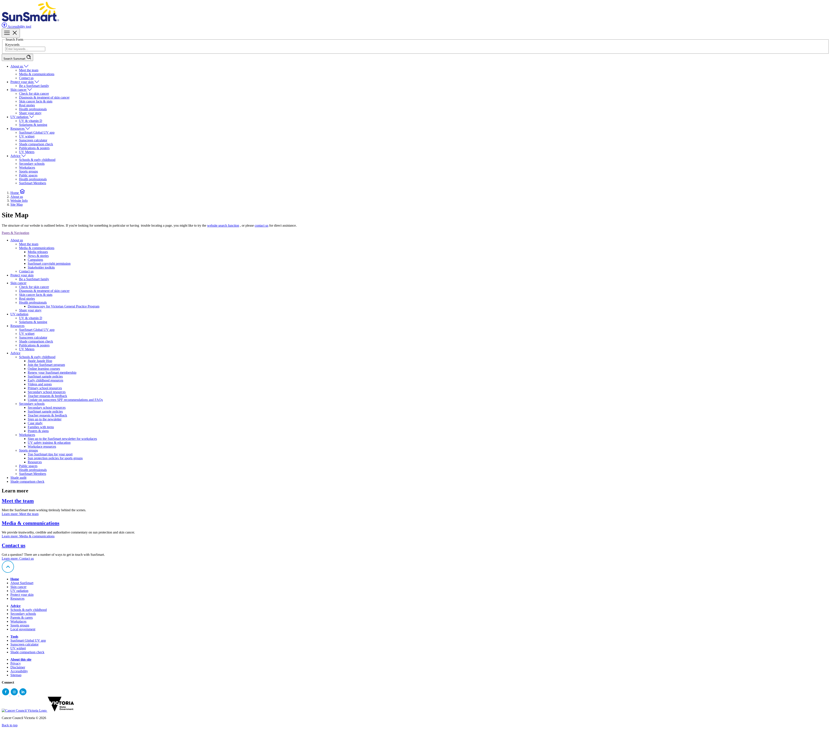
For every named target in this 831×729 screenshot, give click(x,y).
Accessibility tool (19, 26)
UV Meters (26, 152)
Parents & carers (21, 617)
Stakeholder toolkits (41, 267)
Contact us (26, 78)
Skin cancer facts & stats (35, 101)
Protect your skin (22, 82)
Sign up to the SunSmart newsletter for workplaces (62, 439)
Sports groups (28, 171)
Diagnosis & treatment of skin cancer (44, 97)
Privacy (15, 663)
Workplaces (27, 167)
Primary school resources (45, 388)
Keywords (12, 44)
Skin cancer (18, 89)
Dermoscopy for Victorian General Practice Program (63, 306)
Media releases (38, 252)
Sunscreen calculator (33, 140)
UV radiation (19, 117)
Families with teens (41, 427)
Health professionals (33, 109)
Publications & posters (34, 148)
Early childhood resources (45, 380)
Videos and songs (40, 384)
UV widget (26, 136)
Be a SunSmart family (34, 86)
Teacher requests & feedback (47, 396)
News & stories (38, 256)
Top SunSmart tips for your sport (50, 454)
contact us (261, 225)
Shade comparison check (36, 144)
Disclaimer (17, 667)
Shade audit (18, 477)
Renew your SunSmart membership (52, 372)
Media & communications (36, 74)
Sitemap (15, 675)
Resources (17, 128)
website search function (223, 225)
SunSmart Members (32, 183)
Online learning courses (44, 368)
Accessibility (19, 671)
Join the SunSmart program (46, 365)
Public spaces (28, 175)
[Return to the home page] (30, 20)
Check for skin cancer (34, 93)
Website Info (19, 200)
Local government (22, 629)
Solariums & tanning (33, 125)
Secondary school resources (47, 392)
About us (17, 66)
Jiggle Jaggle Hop (40, 361)
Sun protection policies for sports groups (55, 458)
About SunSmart (21, 583)
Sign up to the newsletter (44, 419)
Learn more (20, 514)
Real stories (27, 105)
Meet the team (28, 70)
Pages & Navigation (15, 233)
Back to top (10, 725)
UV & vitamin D (30, 121)
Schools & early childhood (37, 160)
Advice (15, 156)
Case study (35, 423)
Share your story (30, 113)
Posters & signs (38, 431)
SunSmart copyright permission (49, 263)
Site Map (16, 204)
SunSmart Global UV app (37, 132)
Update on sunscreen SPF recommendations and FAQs (65, 400)
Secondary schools (32, 163)
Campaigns (35, 259)
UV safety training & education (49, 442)
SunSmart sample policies (45, 376)
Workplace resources (42, 446)
